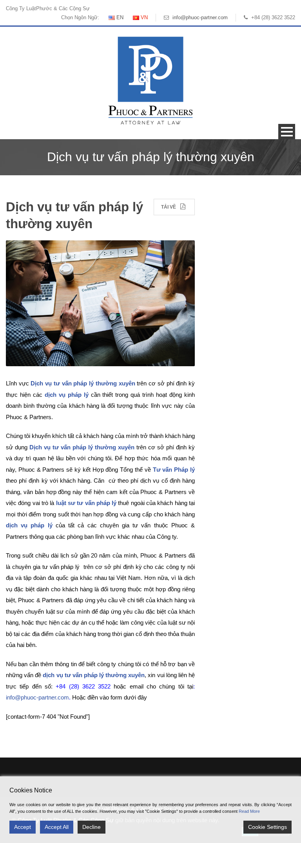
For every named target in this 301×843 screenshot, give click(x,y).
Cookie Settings (267, 827)
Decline (91, 827)
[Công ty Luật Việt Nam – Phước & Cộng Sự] (150, 80)
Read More (249, 811)
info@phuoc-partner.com (200, 17)
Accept (22, 827)
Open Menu (286, 131)
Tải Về (168, 207)
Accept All (57, 827)
